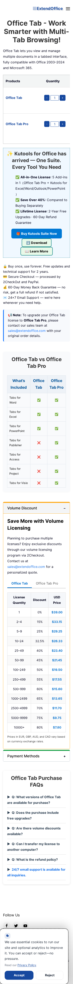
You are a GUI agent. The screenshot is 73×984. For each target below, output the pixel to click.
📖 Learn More (36, 251)
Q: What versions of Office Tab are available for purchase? (34, 800)
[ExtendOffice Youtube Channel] (25, 925)
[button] (36, 508)
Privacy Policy (26, 965)
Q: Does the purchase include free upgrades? (33, 815)
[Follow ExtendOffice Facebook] (6, 925)
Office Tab (19, 583)
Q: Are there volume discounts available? (34, 831)
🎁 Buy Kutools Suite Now (36, 234)
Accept (19, 975)
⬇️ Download (36, 243)
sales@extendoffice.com (27, 331)
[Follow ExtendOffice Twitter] (16, 925)
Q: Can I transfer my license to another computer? (33, 847)
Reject (50, 975)
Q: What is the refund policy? (35, 859)
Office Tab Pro (47, 583)
